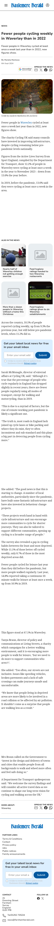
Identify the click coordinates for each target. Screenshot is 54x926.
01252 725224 (18, 915)
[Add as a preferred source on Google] (25, 69)
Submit (43, 355)
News (4, 26)
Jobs (4, 848)
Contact (6, 841)
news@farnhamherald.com (21, 920)
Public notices (9, 851)
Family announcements (13, 854)
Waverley (26, 122)
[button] (6, 5)
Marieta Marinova (12, 60)
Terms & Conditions (12, 838)
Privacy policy (9, 844)
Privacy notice (30, 363)
